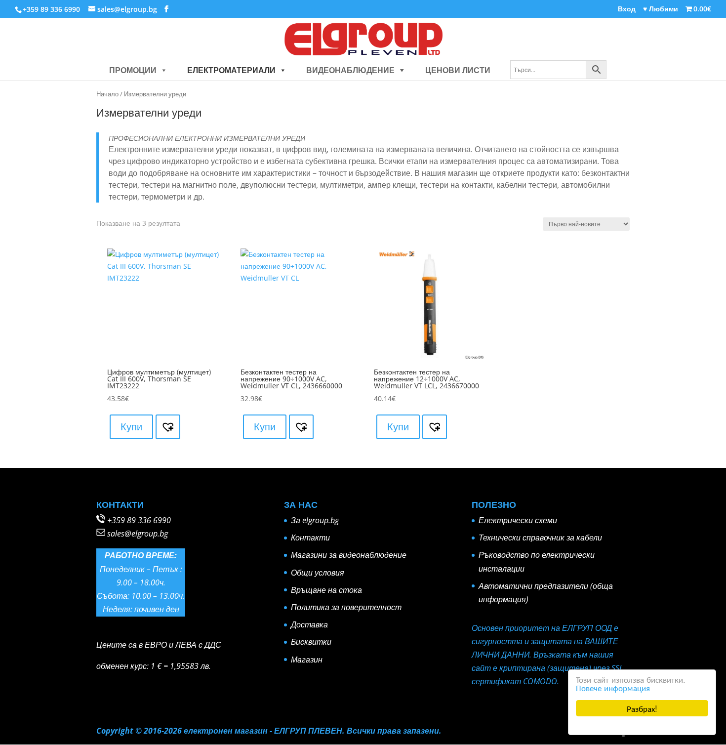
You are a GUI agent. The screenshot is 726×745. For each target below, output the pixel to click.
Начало (107, 93)
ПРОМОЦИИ (133, 70)
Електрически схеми (518, 520)
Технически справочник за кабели (540, 537)
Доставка (309, 624)
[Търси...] (558, 70)
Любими (660, 9)
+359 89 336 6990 (139, 520)
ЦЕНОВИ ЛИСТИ (457, 70)
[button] (162, 70)
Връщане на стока (326, 589)
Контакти (310, 537)
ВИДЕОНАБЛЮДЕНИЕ (350, 70)
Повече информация (613, 687)
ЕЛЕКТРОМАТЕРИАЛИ (231, 70)
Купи (131, 426)
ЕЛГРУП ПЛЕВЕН (308, 730)
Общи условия (317, 572)
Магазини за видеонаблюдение (348, 554)
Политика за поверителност (346, 607)
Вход (627, 9)
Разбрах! (642, 708)
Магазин (307, 659)
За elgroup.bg (315, 520)
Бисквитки (311, 641)
